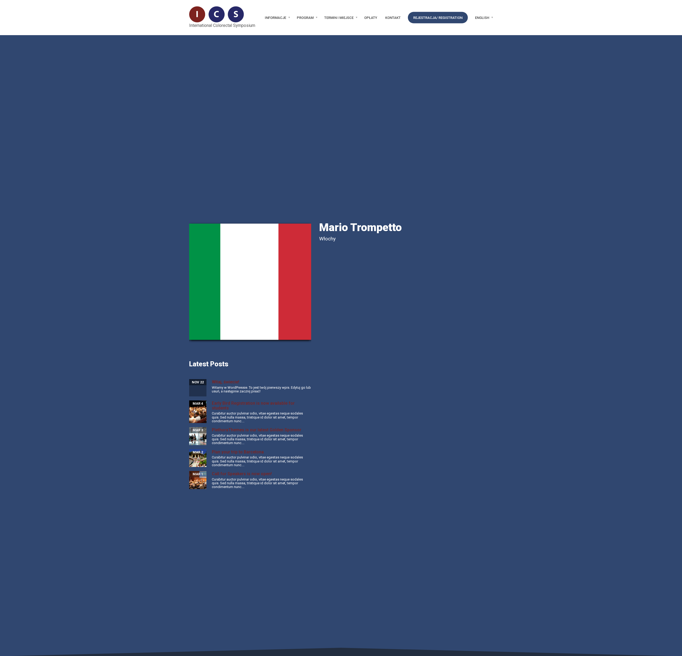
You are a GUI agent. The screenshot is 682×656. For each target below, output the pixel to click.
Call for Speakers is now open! (242, 473)
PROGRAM (305, 18)
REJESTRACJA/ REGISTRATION (437, 18)
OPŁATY (370, 18)
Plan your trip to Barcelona (238, 451)
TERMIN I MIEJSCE (339, 18)
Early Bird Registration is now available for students (253, 406)
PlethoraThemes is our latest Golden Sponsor (256, 429)
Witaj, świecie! (225, 381)
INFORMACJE (275, 18)
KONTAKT (393, 18)
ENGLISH (482, 18)
